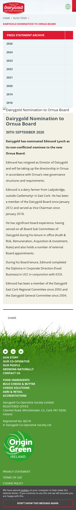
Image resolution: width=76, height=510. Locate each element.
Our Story (11, 357)
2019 (9, 94)
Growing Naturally (18, 369)
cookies (25, 490)
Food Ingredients (16, 380)
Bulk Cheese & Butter (19, 384)
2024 (9, 52)
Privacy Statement (16, 471)
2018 (9, 103)
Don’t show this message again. (38, 503)
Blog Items (20, 18)
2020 (9, 86)
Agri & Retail (13, 392)
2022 (9, 69)
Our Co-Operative (16, 361)
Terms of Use (12, 477)
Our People (11, 365)
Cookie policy (13, 483)
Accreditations (15, 395)
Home (6, 18)
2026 (9, 43)
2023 (9, 60)
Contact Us (11, 373)
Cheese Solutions (16, 388)
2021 (9, 77)
